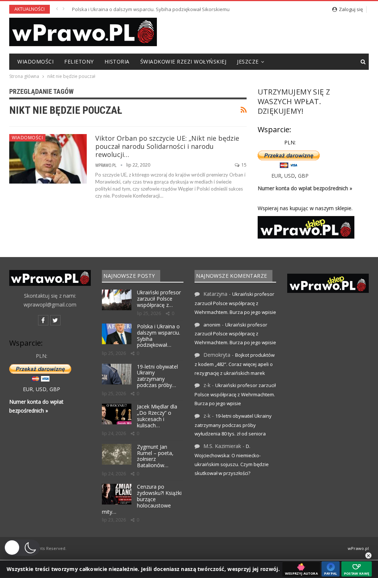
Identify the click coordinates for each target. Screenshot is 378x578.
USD (289, 175)
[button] (22, 548)
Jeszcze (248, 61)
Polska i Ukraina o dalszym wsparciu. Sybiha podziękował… (158, 335)
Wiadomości (35, 61)
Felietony (79, 61)
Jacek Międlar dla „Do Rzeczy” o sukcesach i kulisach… (157, 415)
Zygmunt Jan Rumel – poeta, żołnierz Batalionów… (155, 456)
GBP (303, 175)
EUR (276, 175)
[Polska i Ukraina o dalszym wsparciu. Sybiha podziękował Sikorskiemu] (116, 334)
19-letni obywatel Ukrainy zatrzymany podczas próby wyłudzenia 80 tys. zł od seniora (168, 9)
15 (243, 165)
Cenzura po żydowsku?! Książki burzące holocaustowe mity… (142, 499)
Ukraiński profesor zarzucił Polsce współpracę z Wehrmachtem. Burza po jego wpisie (235, 303)
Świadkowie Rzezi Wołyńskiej (183, 61)
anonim (211, 324)
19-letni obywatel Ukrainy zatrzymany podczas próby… (157, 376)
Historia (117, 61)
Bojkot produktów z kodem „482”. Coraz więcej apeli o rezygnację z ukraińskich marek (235, 364)
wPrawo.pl (358, 548)
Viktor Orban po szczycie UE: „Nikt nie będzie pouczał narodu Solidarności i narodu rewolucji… (167, 146)
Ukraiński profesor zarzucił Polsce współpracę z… (159, 298)
